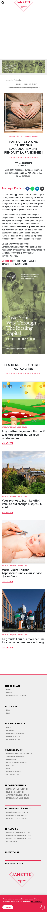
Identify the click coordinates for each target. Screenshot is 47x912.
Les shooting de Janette (16, 696)
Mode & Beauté (12, 686)
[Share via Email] (42, 189)
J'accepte (8, 907)
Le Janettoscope (13, 739)
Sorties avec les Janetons (17, 789)
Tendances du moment (15, 757)
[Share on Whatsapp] (32, 189)
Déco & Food (11, 706)
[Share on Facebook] (27, 189)
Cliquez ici (7, 261)
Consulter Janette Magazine (18, 833)
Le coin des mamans (30, 136)
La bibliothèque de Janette (17, 763)
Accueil (9, 80)
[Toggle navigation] (44, 3)
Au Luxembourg (20, 427)
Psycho (9, 727)
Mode (8, 690)
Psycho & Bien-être (15, 724)
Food (8, 713)
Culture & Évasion (14, 750)
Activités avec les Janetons (17, 795)
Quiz (8, 769)
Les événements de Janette (17, 812)
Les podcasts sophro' (15, 733)
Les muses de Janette (14, 772)
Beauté (9, 693)
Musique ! (10, 766)
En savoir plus (36, 901)
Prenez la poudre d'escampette (19, 754)
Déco (8, 710)
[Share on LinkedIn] (37, 189)
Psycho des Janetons (15, 792)
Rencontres (11, 760)
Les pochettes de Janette (16, 815)
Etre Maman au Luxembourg (17, 798)
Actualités (18, 80)
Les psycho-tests (13, 736)
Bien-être (10, 730)
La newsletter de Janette (17, 818)
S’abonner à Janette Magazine (18, 836)
